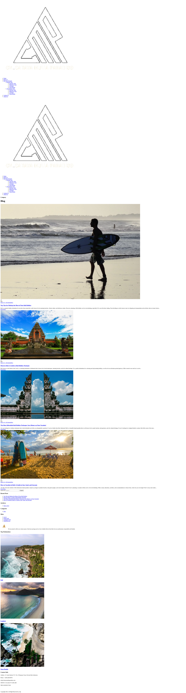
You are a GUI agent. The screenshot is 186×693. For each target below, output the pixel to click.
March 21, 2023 (4, 362)
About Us (5, 96)
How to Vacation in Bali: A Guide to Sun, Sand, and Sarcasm (19, 485)
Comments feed (7, 519)
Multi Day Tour (12, 84)
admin (9, 302)
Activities (11, 86)
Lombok (3, 621)
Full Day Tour (12, 83)
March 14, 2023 (4, 482)
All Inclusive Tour (10, 88)
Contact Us (6, 95)
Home (4, 78)
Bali (2, 580)
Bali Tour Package (7, 81)
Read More (3, 309)
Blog (12, 302)
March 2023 (6, 505)
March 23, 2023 (4, 302)
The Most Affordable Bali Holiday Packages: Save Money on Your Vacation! (23, 425)
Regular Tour (9, 82)
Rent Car (5, 79)
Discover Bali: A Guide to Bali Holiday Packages (15, 365)
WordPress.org (6, 521)
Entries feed (6, 518)
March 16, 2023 (4, 422)
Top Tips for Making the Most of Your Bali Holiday (16, 305)
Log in (5, 517)
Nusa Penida (12, 87)
